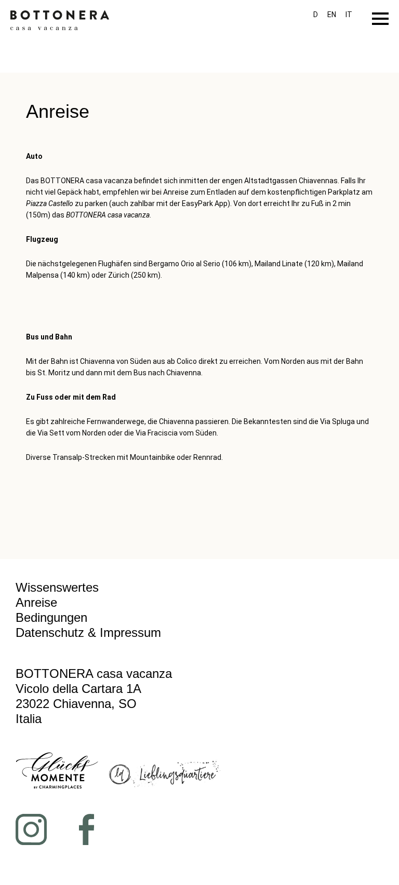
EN (331, 14)
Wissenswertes (57, 587)
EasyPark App (205, 203)
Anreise (36, 602)
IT (348, 14)
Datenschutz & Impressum (88, 632)
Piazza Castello (49, 203)
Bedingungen (51, 617)
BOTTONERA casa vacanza (108, 215)
